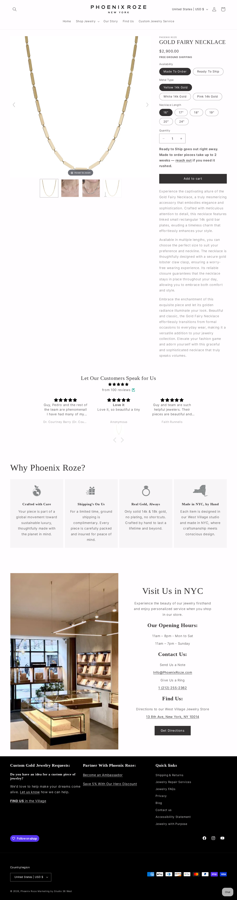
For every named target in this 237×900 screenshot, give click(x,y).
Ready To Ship (208, 71)
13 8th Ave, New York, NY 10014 (172, 717)
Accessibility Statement (173, 817)
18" (196, 112)
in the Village (28, 801)
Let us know (30, 792)
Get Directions (172, 730)
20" (166, 121)
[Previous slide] (14, 104)
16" (165, 112)
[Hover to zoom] (80, 106)
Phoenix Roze (29, 891)
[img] (118, 384)
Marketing (44, 891)
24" (181, 121)
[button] (14, 9)
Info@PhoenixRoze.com (172, 672)
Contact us (164, 810)
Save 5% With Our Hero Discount (110, 784)
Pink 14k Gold (207, 96)
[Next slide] (147, 104)
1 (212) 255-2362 (172, 688)
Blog (159, 803)
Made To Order (175, 71)
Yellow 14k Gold (175, 87)
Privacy (161, 796)
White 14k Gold (175, 96)
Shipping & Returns (169, 775)
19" (211, 112)
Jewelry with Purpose (171, 824)
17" (181, 112)
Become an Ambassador (103, 775)
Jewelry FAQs (165, 789)
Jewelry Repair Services (173, 782)
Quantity (164, 130)
